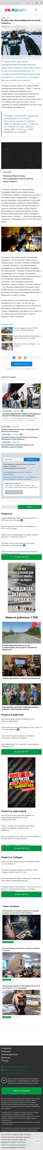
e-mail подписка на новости (15, 1066)
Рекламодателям (9, 1054)
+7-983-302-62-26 (6, 1124)
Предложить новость (21, 364)
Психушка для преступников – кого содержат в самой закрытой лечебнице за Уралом (20, 478)
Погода (5, 1060)
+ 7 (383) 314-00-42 (12, 1118)
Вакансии (5, 1057)
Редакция (6, 1051)
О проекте (6, 1048)
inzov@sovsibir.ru (6, 1120)
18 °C (14, 3)
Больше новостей (21, 557)
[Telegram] (25, 358)
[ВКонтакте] (14, 358)
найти (29, 507)
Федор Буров (19, 27)
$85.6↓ (19, 3)
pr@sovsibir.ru (30, 1122)
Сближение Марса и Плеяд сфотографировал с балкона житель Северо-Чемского (18, 179)
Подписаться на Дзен (14, 492)
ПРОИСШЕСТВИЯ (8, 942)
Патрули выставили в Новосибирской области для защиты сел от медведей (21, 987)
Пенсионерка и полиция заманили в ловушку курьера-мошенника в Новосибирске (20, 912)
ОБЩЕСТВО (17, 411)
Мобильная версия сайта (12, 1073)
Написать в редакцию (21, 1091)
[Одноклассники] (19, 358)
